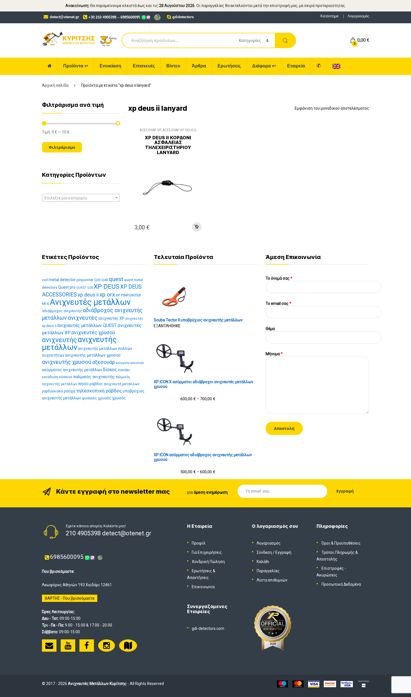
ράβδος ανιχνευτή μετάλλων (114, 384)
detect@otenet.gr (64, 17)
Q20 (97, 280)
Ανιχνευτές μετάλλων (90, 302)
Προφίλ (199, 543)
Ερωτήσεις (229, 65)
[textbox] (80, 198)
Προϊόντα (75, 65)
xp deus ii (88, 295)
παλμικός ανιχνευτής (94, 376)
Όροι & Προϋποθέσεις (341, 543)
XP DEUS (106, 286)
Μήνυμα (274, 354)
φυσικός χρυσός (96, 398)
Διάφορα (264, 65)
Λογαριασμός (358, 16)
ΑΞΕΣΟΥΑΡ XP (150, 130)
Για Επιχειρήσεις (207, 552)
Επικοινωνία (203, 587)
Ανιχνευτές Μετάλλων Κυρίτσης (97, 683)
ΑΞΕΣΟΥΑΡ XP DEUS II (179, 130)
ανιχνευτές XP (111, 318)
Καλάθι (263, 561)
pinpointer (85, 280)
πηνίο (83, 383)
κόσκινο (65, 377)
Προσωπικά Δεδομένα (341, 584)
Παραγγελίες (268, 571)
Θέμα (270, 328)
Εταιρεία (296, 65)
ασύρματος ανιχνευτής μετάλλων (72, 370)
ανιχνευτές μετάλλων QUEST (87, 325)
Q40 (104, 280)
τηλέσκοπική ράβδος (99, 391)
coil (45, 280)
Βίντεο (173, 65)
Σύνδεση (264, 552)
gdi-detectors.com (208, 628)
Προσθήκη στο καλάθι (197, 227)
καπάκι (124, 370)
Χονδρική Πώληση (208, 561)
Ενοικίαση (110, 65)
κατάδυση (50, 377)
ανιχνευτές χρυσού (93, 332)
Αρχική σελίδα (55, 85)
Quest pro (66, 287)
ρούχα (69, 391)
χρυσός (119, 398)
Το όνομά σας (279, 278)
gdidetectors (183, 17)
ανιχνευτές (83, 317)
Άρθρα (199, 65)
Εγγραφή (283, 552)
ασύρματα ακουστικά (130, 363)
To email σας (278, 303)
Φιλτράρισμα (62, 147)
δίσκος (110, 369)
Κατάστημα (329, 16)
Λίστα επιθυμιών (272, 580)
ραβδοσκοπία (52, 391)
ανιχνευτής (59, 340)
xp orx (107, 294)
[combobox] (81, 198)
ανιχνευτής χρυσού (66, 362)
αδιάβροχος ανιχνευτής (62, 311)
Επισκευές (144, 65)
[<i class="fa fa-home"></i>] (50, 66)
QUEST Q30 (84, 287)
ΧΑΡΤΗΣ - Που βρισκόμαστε (70, 598)
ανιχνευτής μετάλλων (79, 343)
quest (116, 279)
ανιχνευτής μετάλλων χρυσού (93, 355)
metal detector (62, 279)
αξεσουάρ (103, 362)
